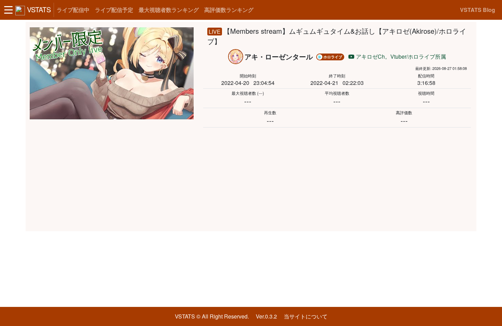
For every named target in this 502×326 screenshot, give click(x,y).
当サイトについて (305, 316)
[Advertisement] (251, 178)
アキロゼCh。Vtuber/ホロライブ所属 (400, 56)
